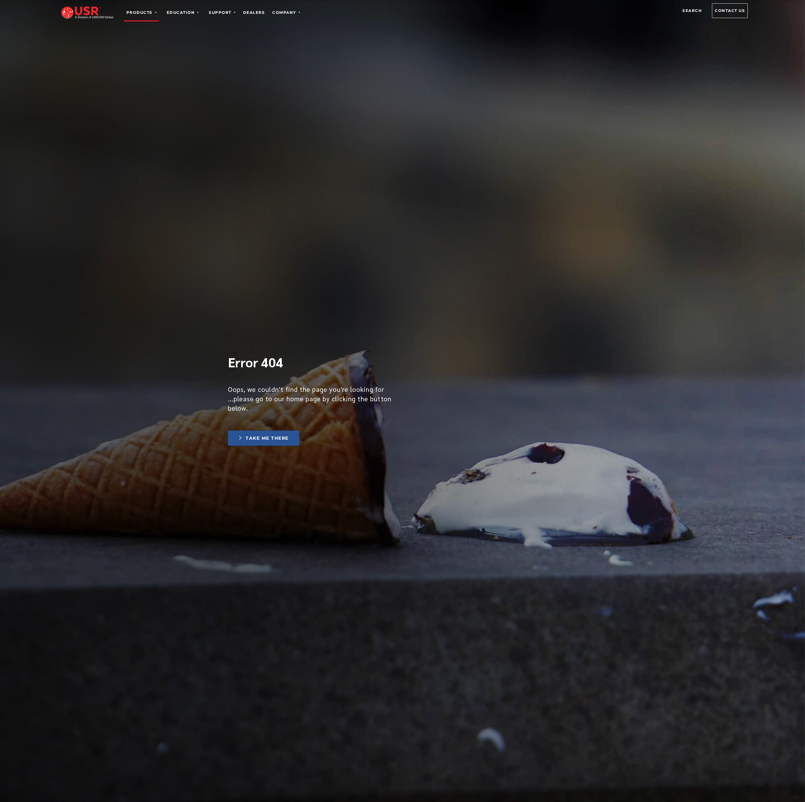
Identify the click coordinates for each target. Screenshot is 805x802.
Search (692, 10)
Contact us (730, 10)
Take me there (267, 438)
